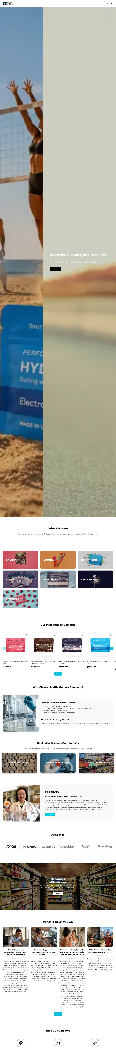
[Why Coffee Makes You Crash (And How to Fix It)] (100, 937)
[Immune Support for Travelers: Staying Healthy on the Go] (44, 937)
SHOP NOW (12, 268)
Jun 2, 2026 (72, 958)
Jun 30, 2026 (15, 958)
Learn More (50, 814)
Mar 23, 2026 (100, 955)
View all (58, 613)
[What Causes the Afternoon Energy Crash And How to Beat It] (16, 937)
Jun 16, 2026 (43, 958)
